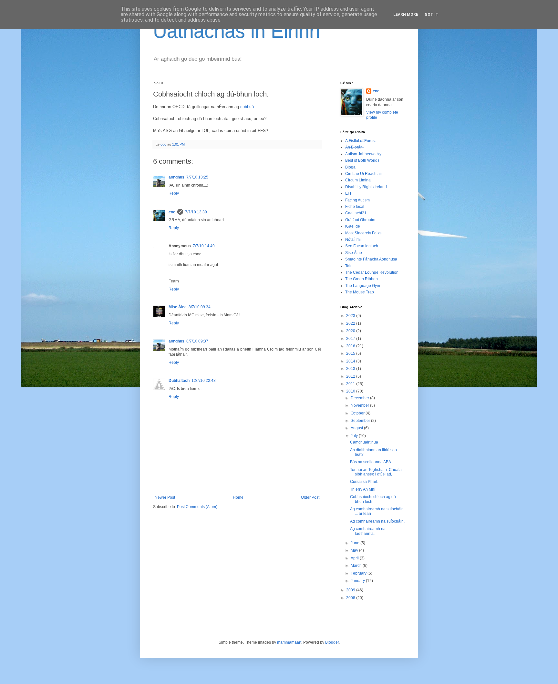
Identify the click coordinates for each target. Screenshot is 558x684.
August (357, 428)
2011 (351, 384)
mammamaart (289, 642)
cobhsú (247, 106)
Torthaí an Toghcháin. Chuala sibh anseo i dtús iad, (376, 471)
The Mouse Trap (359, 292)
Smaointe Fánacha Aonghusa (371, 259)
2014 (351, 361)
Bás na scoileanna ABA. (371, 462)
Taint (349, 266)
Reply (174, 193)
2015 (351, 353)
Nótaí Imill (354, 239)
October (358, 413)
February (359, 573)
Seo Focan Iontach (361, 246)
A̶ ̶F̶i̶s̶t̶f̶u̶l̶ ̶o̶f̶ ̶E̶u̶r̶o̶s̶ (360, 140)
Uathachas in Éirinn (236, 31)
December (360, 398)
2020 (351, 331)
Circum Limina (358, 180)
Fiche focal (354, 206)
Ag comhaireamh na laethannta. (368, 531)
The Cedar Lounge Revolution (371, 272)
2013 (351, 368)
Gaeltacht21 (356, 213)
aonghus (176, 177)
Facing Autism (357, 200)
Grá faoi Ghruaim (360, 220)
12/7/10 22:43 (203, 380)
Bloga (350, 167)
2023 (351, 315)
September (361, 420)
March (357, 565)
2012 (351, 376)
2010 (351, 391)
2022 (351, 323)
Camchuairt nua (364, 442)
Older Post (310, 497)
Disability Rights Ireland (366, 187)
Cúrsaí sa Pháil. (364, 481)
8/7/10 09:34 (200, 307)
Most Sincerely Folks (363, 233)
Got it (432, 14)
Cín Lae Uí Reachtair (363, 173)
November (360, 405)
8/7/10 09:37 (197, 341)
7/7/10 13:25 (197, 177)
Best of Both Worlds (362, 160)
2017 (351, 338)
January (358, 580)
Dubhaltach (179, 380)
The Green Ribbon (361, 279)
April (355, 558)
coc (172, 212)
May (355, 550)
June (355, 543)
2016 (351, 346)
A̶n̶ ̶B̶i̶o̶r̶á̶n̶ (354, 147)
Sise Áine (353, 252)
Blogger (332, 642)
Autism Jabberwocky (363, 154)
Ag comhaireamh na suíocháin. (377, 521)
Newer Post (165, 497)
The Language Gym (362, 285)
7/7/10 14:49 (204, 246)
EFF (348, 193)
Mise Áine (178, 307)
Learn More (405, 14)
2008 (351, 598)
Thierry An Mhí (362, 489)
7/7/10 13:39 (196, 212)
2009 (351, 590)
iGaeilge (352, 226)
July (355, 436)
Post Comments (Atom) (197, 507)
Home (238, 497)
